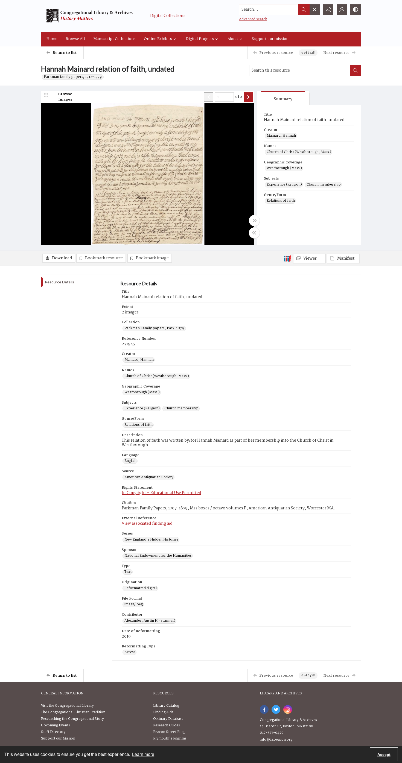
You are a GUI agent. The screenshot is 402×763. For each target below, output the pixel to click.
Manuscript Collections (114, 39)
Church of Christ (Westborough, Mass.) (299, 152)
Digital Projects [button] (200, 39)
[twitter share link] (276, 709)
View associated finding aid (147, 523)
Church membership (324, 184)
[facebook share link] (264, 709)
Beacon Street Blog (169, 732)
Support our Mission (58, 738)
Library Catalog (166, 706)
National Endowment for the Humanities (158, 556)
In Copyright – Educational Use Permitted (161, 493)
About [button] (233, 39)
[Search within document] (355, 70)
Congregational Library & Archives (288, 720)
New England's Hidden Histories (151, 539)
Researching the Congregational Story (72, 719)
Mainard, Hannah (281, 136)
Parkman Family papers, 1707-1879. (154, 328)
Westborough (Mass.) (284, 168)
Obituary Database (168, 719)
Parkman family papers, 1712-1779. (73, 77)
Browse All (75, 39)
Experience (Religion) (284, 184)
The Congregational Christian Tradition (73, 712)
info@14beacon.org (276, 740)
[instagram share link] (287, 709)
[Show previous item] (208, 97)
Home (51, 39)
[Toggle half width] (254, 232)
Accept (384, 754)
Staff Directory (53, 732)
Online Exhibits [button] (158, 39)
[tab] (283, 98)
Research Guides (166, 725)
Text (128, 572)
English (130, 461)
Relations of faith (281, 201)
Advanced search (253, 19)
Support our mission (270, 39)
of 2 (238, 97)
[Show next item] (248, 97)
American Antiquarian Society (148, 477)
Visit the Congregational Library (67, 706)
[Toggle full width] (254, 220)
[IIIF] (287, 258)
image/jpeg (133, 604)
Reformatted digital (140, 588)
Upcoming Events (55, 725)
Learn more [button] (143, 754)
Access (129, 652)
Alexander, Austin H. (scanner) (149, 621)
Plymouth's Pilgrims (170, 738)
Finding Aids (163, 712)
